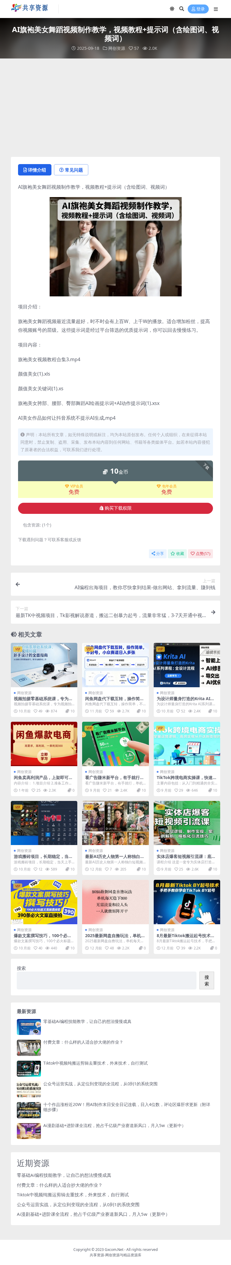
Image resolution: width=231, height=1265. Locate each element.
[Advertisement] (115, 108)
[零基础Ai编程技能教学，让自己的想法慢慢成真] (29, 1027)
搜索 (21, 968)
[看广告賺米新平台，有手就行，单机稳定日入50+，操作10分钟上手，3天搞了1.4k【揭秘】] (115, 744)
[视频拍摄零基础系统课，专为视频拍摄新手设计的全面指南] (44, 665)
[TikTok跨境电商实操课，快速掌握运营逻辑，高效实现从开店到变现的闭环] (187, 744)
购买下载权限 (118, 508)
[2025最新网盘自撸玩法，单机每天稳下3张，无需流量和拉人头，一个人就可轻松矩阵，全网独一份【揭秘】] (115, 902)
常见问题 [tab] (74, 170)
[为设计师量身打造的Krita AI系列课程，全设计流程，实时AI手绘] (187, 665)
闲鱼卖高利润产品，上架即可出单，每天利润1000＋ (43, 780)
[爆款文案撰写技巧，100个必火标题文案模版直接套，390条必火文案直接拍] (44, 902)
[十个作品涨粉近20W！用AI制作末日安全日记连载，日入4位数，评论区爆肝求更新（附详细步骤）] (29, 1110)
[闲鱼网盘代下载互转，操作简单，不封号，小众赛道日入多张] (115, 665)
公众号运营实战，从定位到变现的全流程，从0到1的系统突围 (100, 1084)
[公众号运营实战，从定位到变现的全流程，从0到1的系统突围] (29, 1089)
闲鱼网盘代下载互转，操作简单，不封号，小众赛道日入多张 (114, 701)
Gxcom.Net (114, 1249)
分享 (160, 553)
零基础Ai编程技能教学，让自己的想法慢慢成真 (87, 1021)
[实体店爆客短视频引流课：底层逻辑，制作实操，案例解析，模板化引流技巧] (187, 823)
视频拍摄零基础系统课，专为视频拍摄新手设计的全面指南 (43, 701)
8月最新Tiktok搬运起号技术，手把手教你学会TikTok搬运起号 (187, 938)
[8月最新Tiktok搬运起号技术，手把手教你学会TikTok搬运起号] (187, 902)
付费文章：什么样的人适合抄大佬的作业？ (83, 1042)
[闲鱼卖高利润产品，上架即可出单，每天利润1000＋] (44, 744)
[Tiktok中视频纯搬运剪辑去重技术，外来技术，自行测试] (29, 1069)
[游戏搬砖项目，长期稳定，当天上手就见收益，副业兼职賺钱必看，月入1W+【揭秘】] (44, 823)
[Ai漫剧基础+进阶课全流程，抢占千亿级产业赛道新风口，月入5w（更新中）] (29, 1131)
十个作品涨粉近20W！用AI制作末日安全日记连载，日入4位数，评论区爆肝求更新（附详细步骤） (126, 1107)
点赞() (203, 553)
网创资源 (116, 48)
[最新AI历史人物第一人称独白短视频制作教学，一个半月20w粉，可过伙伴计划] (115, 823)
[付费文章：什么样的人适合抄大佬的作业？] (29, 1048)
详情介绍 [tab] (37, 170)
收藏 (180, 553)
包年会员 (169, 486)
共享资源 (97, 1255)
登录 (200, 9)
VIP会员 (76, 486)
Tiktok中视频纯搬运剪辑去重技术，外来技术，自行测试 (95, 1063)
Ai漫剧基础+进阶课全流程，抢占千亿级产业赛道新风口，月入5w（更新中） (114, 1125)
